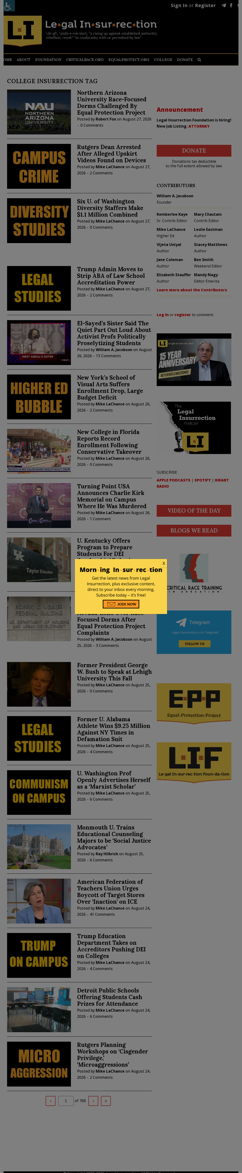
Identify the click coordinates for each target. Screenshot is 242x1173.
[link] (121, 563)
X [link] (164, 563)
